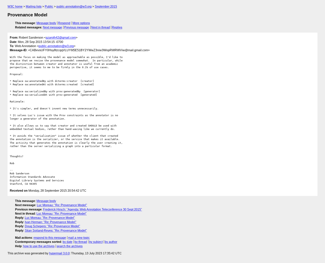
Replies (117, 27)
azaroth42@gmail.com (61, 37)
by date (67, 241)
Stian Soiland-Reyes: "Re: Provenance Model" (56, 230)
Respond (64, 23)
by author (111, 241)
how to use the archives (39, 246)
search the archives (70, 246)
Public (49, 6)
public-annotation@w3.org (74, 6)
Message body (46, 23)
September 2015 (106, 6)
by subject (96, 241)
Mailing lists (34, 6)
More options (81, 23)
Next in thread (100, 27)
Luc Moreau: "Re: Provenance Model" (62, 205)
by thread (80, 241)
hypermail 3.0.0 (59, 253)
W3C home (15, 6)
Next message (52, 27)
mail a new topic (79, 237)
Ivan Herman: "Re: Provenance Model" (50, 222)
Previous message (76, 27)
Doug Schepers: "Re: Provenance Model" (52, 226)
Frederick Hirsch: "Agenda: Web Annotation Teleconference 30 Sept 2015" (92, 209)
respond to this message (49, 237)
